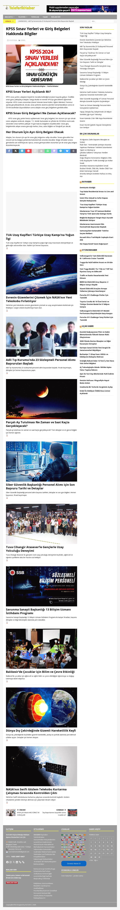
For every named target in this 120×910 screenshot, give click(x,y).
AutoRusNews (39, 896)
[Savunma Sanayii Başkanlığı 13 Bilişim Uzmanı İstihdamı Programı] (41, 586)
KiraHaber (38, 861)
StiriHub (44, 893)
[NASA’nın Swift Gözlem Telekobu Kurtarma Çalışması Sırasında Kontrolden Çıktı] (41, 766)
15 (91, 850)
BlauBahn (37, 886)
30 (95, 857)
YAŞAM (45, 17)
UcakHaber (38, 852)
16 (95, 850)
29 (91, 857)
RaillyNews (37, 883)
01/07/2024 (13, 40)
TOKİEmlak (46, 879)
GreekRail (53, 891)
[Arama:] (102, 21)
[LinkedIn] (16, 862)
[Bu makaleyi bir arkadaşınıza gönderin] (35, 151)
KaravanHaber (49, 847)
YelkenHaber (38, 849)
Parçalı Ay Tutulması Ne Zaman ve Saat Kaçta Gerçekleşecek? (37, 424)
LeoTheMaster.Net (48, 854)
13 (111, 846)
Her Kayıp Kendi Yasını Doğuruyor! (94, 244)
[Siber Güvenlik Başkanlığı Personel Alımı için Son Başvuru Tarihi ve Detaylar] (41, 461)
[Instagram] (10, 862)
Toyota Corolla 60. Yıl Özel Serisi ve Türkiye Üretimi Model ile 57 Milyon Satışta (94, 304)
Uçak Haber (88, 326)
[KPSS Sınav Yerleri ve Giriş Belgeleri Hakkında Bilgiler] (41, 83)
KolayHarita (38, 871)
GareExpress (45, 886)
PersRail (36, 891)
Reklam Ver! (55, 17)
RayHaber (87, 181)
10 (99, 846)
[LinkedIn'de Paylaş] (22, 151)
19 (107, 850)
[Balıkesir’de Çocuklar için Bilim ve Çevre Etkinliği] (41, 649)
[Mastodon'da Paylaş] (54, 151)
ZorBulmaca (38, 874)
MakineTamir (46, 852)
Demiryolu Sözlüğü (87, 187)
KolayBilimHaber (39, 857)
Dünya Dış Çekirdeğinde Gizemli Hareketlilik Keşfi (41, 730)
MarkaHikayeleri (50, 861)
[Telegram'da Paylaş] (60, 151)
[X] (13, 862)
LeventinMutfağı (39, 876)
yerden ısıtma (78, 876)
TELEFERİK (22, 17)
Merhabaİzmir (39, 847)
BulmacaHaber (39, 864)
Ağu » (96, 860)
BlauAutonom (44, 891)
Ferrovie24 (37, 893)
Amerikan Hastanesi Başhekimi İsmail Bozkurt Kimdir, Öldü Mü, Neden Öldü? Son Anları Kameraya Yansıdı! (96, 168)
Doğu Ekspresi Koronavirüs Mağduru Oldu (96, 158)
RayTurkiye (46, 871)
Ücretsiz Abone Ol (74, 863)
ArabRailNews (39, 888)
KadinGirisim (47, 842)
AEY (43, 861)
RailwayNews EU (39, 898)
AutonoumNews (47, 883)
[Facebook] (7, 862)
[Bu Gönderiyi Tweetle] (15, 151)
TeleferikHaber (39, 837)
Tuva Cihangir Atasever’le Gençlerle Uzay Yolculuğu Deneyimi (35, 549)
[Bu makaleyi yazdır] (41, 151)
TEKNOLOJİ (35, 17)
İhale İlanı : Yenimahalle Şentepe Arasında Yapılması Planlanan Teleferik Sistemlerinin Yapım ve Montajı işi (96, 147)
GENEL (23, 40)
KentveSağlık (47, 874)
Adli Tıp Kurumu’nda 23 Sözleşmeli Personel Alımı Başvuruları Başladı (41, 361)
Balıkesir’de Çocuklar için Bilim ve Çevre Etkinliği (40, 672)
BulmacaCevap (39, 869)
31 (99, 857)
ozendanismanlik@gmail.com (19, 852)
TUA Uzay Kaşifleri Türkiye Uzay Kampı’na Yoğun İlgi (40, 236)
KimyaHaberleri (49, 840)
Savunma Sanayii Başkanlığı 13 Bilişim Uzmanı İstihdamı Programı (38, 611)
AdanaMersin (49, 844)
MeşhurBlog (38, 879)
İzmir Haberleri (66, 876)
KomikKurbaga (50, 869)
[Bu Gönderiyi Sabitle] (28, 151)
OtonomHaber (89, 250)
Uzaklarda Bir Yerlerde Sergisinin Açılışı (96, 387)
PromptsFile (48, 896)
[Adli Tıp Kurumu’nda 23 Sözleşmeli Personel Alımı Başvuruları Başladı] (41, 337)
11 (103, 846)
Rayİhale (48, 876)
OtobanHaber (48, 859)
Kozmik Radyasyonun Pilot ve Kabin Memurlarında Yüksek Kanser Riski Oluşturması (95, 334)
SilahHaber (38, 854)
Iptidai (54, 852)
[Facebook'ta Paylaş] (9, 151)
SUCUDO (37, 835)
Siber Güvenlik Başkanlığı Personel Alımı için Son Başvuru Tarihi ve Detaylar (40, 486)
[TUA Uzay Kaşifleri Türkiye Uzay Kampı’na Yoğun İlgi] (41, 212)
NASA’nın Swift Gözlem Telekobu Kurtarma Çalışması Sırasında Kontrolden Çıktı (36, 791)
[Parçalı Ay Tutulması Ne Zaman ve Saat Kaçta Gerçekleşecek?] (41, 399)
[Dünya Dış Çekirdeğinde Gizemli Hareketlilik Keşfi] (41, 707)
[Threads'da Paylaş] (73, 151)
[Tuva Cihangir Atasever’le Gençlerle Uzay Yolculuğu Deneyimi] (41, 524)
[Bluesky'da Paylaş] (67, 151)
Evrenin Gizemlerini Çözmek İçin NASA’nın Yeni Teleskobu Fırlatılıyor (39, 299)
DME (49, 893)
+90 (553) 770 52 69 (14, 849)
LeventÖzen (38, 842)
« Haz (91, 860)
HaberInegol (38, 859)
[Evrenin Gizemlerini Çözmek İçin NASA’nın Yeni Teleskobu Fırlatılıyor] (41, 274)
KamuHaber (47, 849)
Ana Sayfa (9, 17)
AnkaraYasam (39, 844)
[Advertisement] (41, 172)
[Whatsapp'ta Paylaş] (48, 151)
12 (107, 846)
